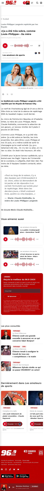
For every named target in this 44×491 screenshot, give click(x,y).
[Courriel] (12, 94)
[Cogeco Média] (30, 453)
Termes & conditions (7, 460)
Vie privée (18, 460)
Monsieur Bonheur (22, 486)
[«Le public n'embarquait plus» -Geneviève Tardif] (10, 230)
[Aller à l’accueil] (11, 4)
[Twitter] (7, 94)
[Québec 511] (41, 455)
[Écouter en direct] (24, 2)
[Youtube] (18, 469)
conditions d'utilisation (29, 310)
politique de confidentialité (9, 310)
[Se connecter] (41, 3)
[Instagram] (6, 469)
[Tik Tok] (10, 469)
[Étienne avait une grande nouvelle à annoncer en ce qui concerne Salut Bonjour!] (6, 334)
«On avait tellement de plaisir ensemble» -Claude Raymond (13, 416)
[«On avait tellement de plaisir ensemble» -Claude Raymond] (14, 398)
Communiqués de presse (30, 462)
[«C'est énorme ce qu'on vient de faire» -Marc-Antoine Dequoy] (10, 254)
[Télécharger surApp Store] (7, 476)
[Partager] (39, 46)
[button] (9, 487)
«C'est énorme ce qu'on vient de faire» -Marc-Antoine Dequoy (29, 256)
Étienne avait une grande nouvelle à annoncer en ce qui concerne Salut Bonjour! (26, 338)
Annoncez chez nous (14, 464)
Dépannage (25, 460)
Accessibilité (18, 462)
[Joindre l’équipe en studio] (32, 2)
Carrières (4, 464)
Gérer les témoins (6, 462)
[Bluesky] (14, 469)
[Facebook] (3, 94)
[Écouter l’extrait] (5, 45)
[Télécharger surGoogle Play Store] (22, 476)
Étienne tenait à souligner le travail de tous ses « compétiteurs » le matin (25, 354)
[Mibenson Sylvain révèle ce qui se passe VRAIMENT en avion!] (6, 366)
